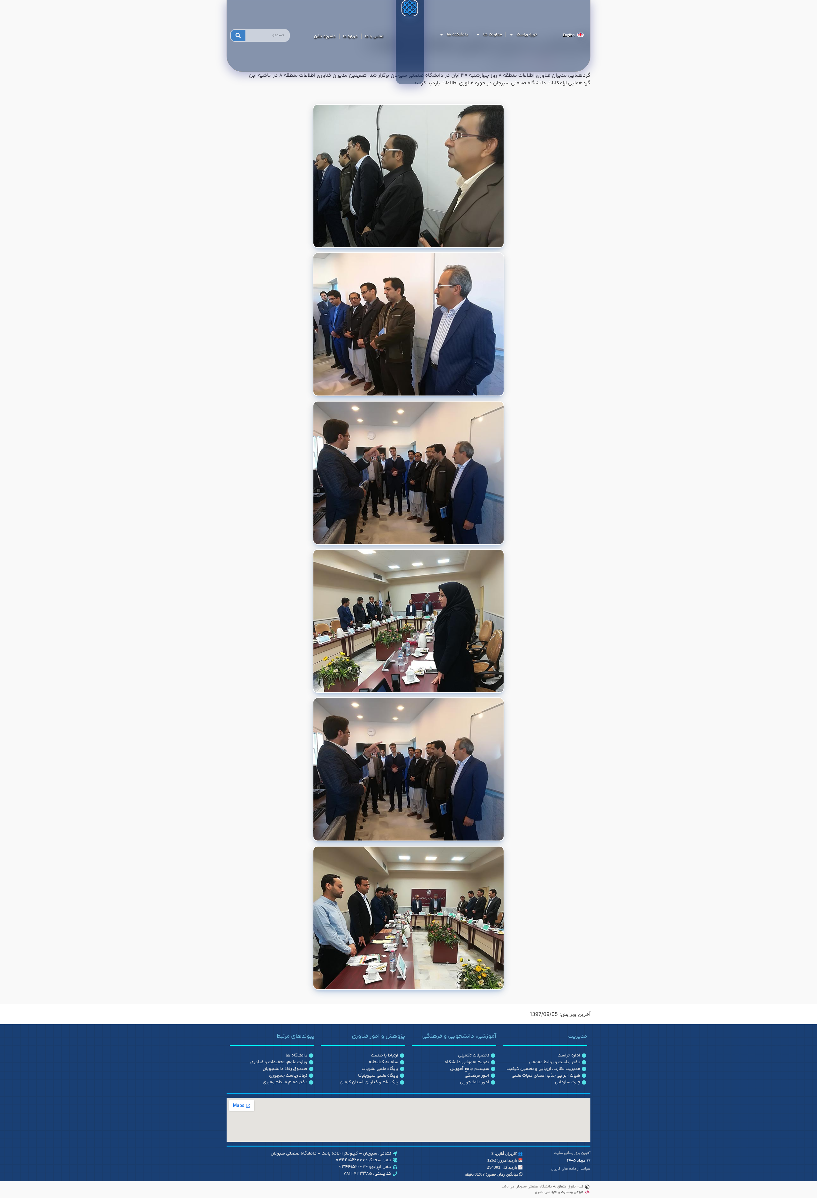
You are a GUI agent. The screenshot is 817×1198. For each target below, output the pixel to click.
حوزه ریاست (527, 34)
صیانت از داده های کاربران (570, 1168)
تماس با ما (374, 36)
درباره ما (350, 36)
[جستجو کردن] (238, 35)
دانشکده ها (457, 34)
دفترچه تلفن (325, 36)
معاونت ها (492, 34)
